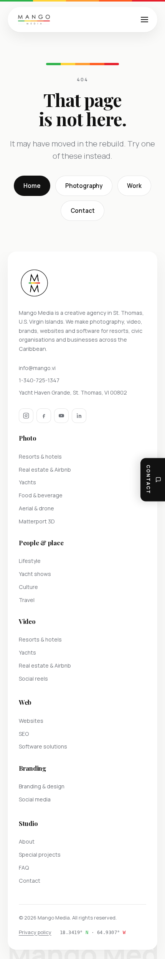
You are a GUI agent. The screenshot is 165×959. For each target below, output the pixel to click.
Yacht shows (35, 573)
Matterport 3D (37, 521)
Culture (28, 587)
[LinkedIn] (79, 415)
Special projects (40, 854)
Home (31, 186)
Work (134, 186)
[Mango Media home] (34, 19)
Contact (83, 211)
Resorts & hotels (40, 456)
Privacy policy (35, 932)
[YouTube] (61, 415)
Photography (83, 186)
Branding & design (41, 786)
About (27, 841)
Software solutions (43, 746)
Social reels (33, 678)
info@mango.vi (37, 368)
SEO (24, 733)
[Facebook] (43, 415)
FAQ (24, 867)
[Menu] (144, 19)
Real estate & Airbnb (45, 469)
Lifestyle (30, 560)
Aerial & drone (36, 508)
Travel (27, 600)
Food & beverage (41, 495)
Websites (31, 720)
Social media (35, 799)
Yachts (27, 482)
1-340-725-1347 (39, 380)
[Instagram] (26, 415)
